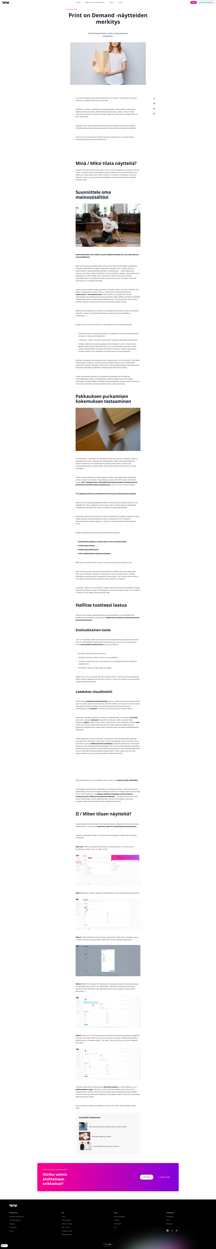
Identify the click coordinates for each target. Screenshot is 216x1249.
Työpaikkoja (169, 1216)
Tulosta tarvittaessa (15, 1220)
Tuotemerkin (13, 1227)
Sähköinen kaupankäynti (16, 1216)
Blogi (63, 1216)
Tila (115, 1227)
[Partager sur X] (154, 98)
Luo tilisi (146, 1177)
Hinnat (11, 1231)
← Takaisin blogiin (71, 9)
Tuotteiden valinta (67, 1231)
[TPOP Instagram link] (176, 1230)
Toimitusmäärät (66, 1220)
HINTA (168, 1220)
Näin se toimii (66, 1227)
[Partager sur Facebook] (154, 103)
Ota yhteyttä (117, 1224)
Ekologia (11, 1224)
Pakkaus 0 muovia (67, 1224)
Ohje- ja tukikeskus (119, 1216)
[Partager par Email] (154, 113)
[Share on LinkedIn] (154, 108)
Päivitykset (169, 1224)
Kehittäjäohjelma (67, 1234)
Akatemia (117, 1220)
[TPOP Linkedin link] (167, 1230)
